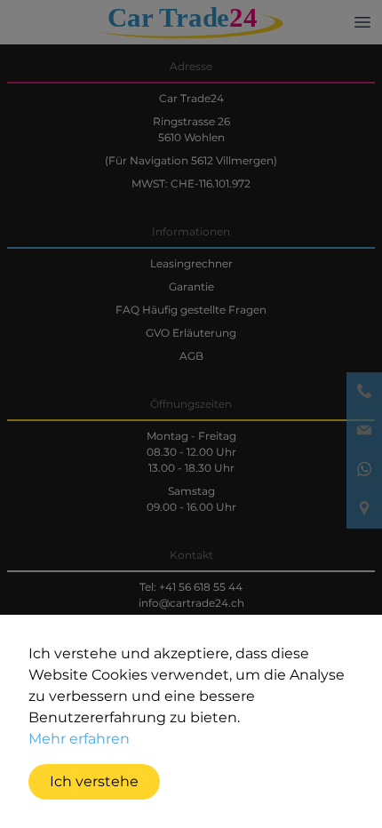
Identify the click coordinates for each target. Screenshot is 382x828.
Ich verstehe (94, 781)
